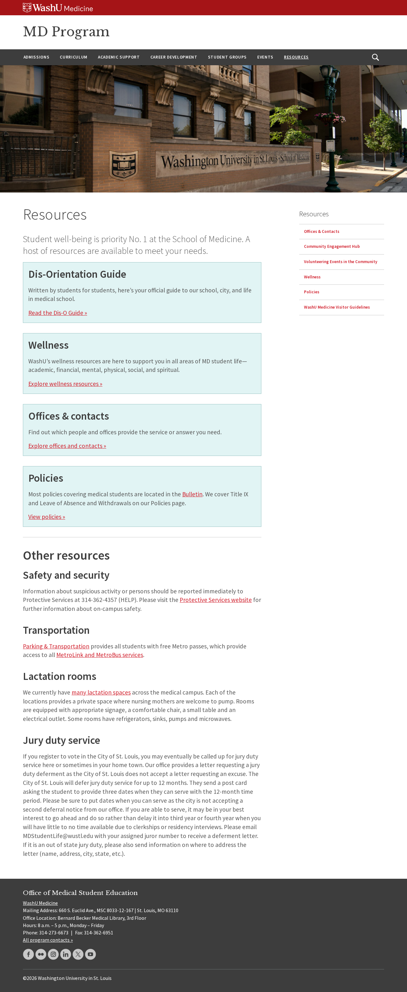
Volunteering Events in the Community (340, 261)
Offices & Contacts (321, 231)
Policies (311, 292)
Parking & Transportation (56, 646)
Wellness (312, 276)
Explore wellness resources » (65, 384)
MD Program (66, 32)
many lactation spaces (101, 692)
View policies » (46, 516)
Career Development (173, 57)
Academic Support (119, 57)
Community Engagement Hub (332, 246)
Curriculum (73, 57)
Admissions (37, 57)
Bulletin (192, 494)
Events (265, 57)
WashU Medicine (40, 903)
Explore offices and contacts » (67, 446)
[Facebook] (28, 954)
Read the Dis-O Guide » (57, 313)
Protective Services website (216, 600)
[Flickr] (40, 954)
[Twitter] (78, 954)
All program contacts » (48, 940)
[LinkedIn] (65, 954)
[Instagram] (53, 954)
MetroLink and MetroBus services (99, 655)
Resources (296, 57)
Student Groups (227, 57)
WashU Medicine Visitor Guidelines (337, 307)
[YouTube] (90, 954)
